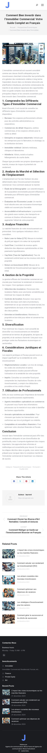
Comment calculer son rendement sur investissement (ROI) (30, 564)
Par (36, 467)
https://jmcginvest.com (26, 498)
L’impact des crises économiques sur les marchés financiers (30, 551)
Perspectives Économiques (13, 45)
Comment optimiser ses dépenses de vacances (26, 590)
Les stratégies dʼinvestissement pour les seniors (30, 603)
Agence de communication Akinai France (19, 746)
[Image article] (8, 553)
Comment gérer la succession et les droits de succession (30, 616)
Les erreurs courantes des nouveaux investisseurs (27, 577)
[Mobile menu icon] (42, 5)
